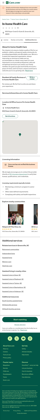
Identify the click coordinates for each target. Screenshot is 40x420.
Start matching (20, 319)
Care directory (26, 377)
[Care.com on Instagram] (30, 338)
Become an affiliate (27, 374)
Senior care (6, 380)
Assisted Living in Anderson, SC (13, 291)
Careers (5, 352)
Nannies (5, 368)
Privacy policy (7, 358)
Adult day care (7, 266)
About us (5, 349)
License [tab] (6, 40)
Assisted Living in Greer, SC (11, 275)
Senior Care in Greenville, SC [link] (19, 19)
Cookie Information (22, 413)
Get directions (10, 116)
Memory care (6, 262)
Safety (24, 349)
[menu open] (3, 2)
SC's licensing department (18, 174)
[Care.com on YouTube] (23, 338)
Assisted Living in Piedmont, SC (13, 279)
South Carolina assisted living (12, 301)
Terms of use (7, 355)
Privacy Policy (17, 410)
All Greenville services (9, 305)
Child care (6, 371)
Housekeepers (7, 374)
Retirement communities (10, 249)
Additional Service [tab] (31, 40)
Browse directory (20, 325)
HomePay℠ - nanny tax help (30, 365)
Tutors (5, 377)
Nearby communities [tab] (17, 40)
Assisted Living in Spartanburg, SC (14, 287)
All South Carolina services (11, 309)
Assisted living (7, 258)
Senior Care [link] (5, 19)
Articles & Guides (27, 352)
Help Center (25, 355)
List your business (27, 368)
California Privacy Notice (30, 410)
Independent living (8, 253)
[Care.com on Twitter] (16, 338)
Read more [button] (29, 71)
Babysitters (6, 365)
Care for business (27, 371)
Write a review (32, 78)
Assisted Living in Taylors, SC (12, 283)
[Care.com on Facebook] (10, 338)
